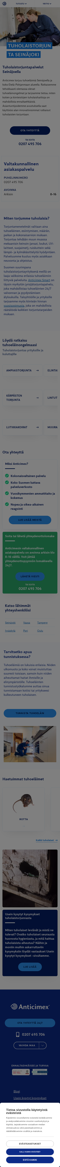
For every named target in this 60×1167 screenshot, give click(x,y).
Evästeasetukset (30, 1144)
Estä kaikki (30, 1160)
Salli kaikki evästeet (29, 1152)
